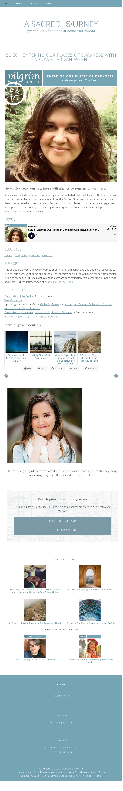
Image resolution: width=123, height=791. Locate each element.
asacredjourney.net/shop (59, 282)
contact (21, 772)
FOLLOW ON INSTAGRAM (62, 752)
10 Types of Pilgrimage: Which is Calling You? (90, 589)
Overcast (47, 255)
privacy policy (56, 772)
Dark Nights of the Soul (17, 296)
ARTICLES (55, 722)
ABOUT (62, 691)
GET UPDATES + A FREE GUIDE (61, 747)
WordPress (88, 775)
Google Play (21, 255)
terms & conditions (37, 772)
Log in (98, 775)
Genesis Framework (70, 775)
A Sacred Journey (61, 27)
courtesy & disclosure (77, 772)
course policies (97, 772)
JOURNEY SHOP (62, 696)
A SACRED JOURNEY (73, 768)
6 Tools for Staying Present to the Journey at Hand (35, 623)
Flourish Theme (48, 775)
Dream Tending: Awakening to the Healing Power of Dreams (38, 312)
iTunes (8, 255)
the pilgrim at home (62, 521)
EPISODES (68, 722)
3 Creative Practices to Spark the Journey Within (90, 623)
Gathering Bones (49, 304)
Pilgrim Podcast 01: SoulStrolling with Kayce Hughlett (90, 661)
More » (92, 475)
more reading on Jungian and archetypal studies (31, 316)
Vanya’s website (13, 300)
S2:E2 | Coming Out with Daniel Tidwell (35, 659)
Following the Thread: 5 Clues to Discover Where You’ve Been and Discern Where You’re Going (35, 590)
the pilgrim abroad (62, 530)
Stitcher (35, 255)
